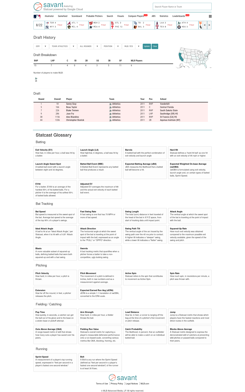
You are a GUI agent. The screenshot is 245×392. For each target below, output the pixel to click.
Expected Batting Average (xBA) (141, 163)
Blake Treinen (72, 110)
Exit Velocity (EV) (43, 149)
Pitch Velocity (42, 273)
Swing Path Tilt (132, 228)
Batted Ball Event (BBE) (91, 163)
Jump (173, 312)
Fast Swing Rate (88, 211)
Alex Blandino (72, 117)
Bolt (82, 356)
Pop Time (40, 312)
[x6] (36, 78)
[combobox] (182, 6)
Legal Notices (132, 383)
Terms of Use (102, 383)
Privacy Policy (117, 383)
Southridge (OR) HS (169, 113)
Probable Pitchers (94, 16)
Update (147, 46)
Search (110, 16)
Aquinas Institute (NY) (170, 120)
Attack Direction (88, 228)
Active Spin (130, 273)
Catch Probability (133, 329)
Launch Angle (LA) (89, 149)
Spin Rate (174, 273)
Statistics (164, 16)
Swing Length (132, 211)
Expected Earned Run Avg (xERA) (96, 290)
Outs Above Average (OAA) (48, 329)
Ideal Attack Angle (44, 228)
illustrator (49, 16)
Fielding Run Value (89, 329)
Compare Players (136, 16)
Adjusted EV (86, 183)
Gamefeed (62, 16)
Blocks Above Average (181, 329)
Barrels (128, 149)
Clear (155, 46)
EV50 (38, 183)
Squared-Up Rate (178, 228)
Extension (40, 290)
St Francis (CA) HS (168, 117)
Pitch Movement (88, 273)
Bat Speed (40, 211)
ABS (153, 16)
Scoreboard (77, 16)
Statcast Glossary (54, 134)
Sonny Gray (71, 104)
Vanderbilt (165, 104)
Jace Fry (70, 113)
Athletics (116, 104)
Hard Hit (174, 149)
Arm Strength (87, 312)
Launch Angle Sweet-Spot (48, 163)
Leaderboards (180, 16)
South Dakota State (169, 110)
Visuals (120, 16)
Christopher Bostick (75, 120)
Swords (84, 248)
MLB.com (145, 383)
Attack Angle (176, 211)
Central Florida (167, 107)
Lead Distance (132, 312)
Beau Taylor (71, 107)
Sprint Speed (41, 356)
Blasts (38, 248)
